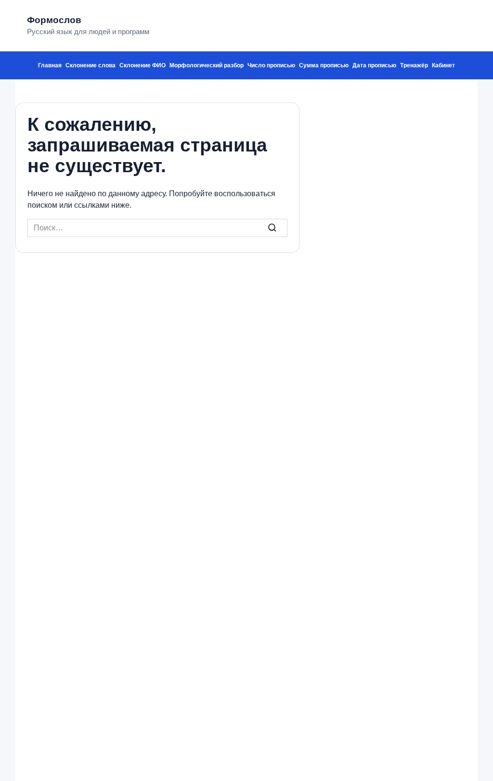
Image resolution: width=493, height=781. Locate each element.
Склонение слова (90, 65)
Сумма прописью (324, 65)
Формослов (54, 20)
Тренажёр (414, 65)
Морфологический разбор (206, 65)
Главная (50, 65)
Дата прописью (374, 65)
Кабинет (443, 65)
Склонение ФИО (142, 65)
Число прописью (271, 65)
